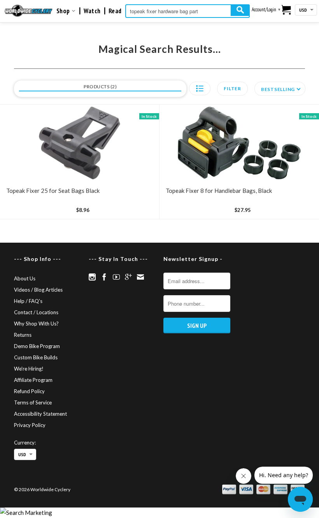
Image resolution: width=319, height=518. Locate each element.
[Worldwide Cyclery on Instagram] (92, 276)
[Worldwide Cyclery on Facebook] (104, 276)
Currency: (25, 442)
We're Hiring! (29, 369)
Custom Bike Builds (36, 357)
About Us (24, 278)
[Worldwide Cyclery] (28, 10)
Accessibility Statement (40, 414)
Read (115, 11)
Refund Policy (29, 391)
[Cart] (286, 10)
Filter (232, 88)
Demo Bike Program (37, 346)
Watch (92, 11)
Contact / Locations (36, 312)
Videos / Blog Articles (38, 290)
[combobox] (187, 11)
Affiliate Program (33, 380)
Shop (64, 11)
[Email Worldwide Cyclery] (140, 276)
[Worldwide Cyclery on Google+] (128, 276)
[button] (199, 88)
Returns (23, 335)
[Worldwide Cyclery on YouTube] (116, 276)
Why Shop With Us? (36, 323)
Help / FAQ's (28, 301)
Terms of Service (33, 402)
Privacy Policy (30, 425)
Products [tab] (99, 86)
